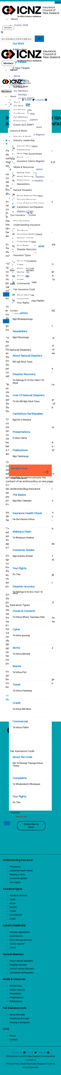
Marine (17, 666)
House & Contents (24, 611)
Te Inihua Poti (19, 672)
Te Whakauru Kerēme (23, 537)
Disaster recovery (24, 586)
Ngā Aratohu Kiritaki (23, 556)
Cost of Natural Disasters (30, 203)
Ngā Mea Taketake (22, 500)
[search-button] (39, 39)
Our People (19, 62)
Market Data (23, 172)
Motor (16, 648)
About (14, 19)
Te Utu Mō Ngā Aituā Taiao (26, 401)
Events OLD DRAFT (24, 98)
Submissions (23, 149)
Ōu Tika (16, 574)
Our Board (19, 87)
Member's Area (19, 469)
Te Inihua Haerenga (22, 690)
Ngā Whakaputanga (23, 319)
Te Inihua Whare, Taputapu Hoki (29, 617)
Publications (20, 313)
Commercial (20, 721)
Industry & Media (18, 130)
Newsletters (20, 331)
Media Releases (25, 176)
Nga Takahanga (21, 456)
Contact (15, 813)
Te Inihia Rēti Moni (22, 709)
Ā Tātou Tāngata (21, 68)
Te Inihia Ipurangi (21, 635)
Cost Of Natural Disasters (28, 395)
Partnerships (20, 94)
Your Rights (19, 568)
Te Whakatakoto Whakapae (26, 784)
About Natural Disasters (27, 356)
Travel (16, 684)
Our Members (21, 90)
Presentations (21, 432)
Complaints (20, 778)
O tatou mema (20, 438)
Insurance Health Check (27, 513)
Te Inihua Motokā (21, 654)
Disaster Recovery (24, 374)
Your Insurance (19, 478)
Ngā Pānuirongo (21, 337)
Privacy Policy (13, 1064)
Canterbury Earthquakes (28, 414)
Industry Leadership (24, 140)
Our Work (18, 43)
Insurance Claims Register (31, 161)
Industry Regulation (27, 146)
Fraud (20, 157)
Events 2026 (21, 25)
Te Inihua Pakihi (21, 727)
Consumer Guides (23, 550)
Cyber (16, 629)
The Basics (19, 495)
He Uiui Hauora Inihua (23, 519)
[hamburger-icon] (58, 2)
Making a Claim (22, 531)
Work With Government (29, 153)
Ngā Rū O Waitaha (22, 419)
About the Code (22, 757)
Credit (17, 703)
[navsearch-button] (2, 32)
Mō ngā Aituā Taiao (22, 361)
